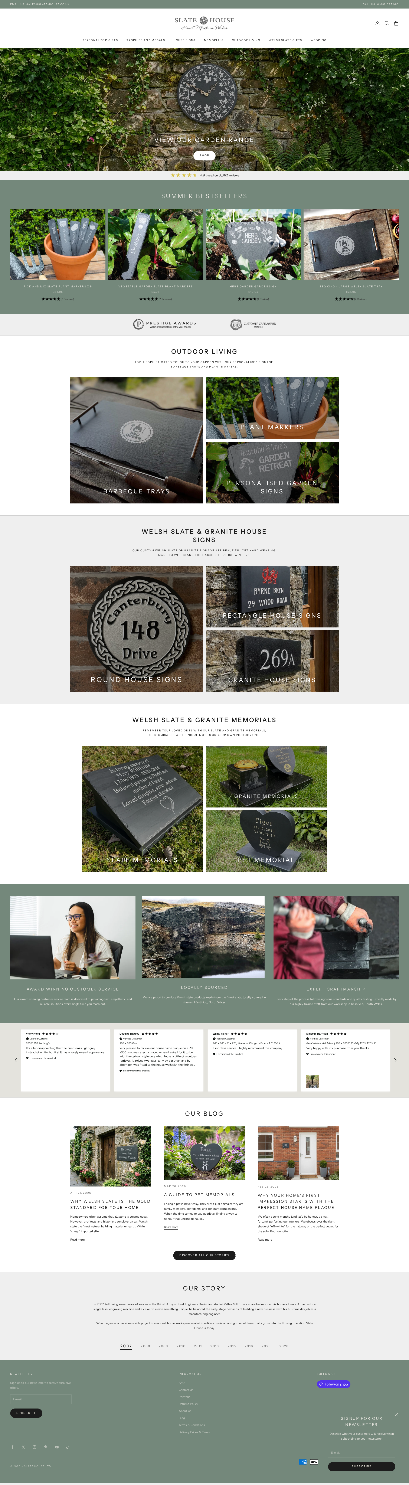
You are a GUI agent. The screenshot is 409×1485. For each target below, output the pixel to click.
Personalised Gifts (100, 40)
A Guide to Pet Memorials (199, 1194)
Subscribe (362, 1466)
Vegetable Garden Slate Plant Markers (155, 286)
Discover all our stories (204, 1255)
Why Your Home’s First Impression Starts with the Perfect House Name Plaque (296, 1201)
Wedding (319, 40)
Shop (204, 155)
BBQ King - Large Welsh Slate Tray (351, 286)
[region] (205, 1060)
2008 (145, 1346)
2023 (266, 1346)
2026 (284, 1346)
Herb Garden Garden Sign (253, 286)
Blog (182, 1418)
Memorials (213, 40)
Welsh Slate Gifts (285, 40)
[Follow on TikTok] (68, 1447)
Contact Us (186, 1390)
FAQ (182, 1383)
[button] (58, 299)
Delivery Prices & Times (194, 1432)
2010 (181, 1346)
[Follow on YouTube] (57, 1447)
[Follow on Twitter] (23, 1447)
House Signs (185, 40)
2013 (214, 1346)
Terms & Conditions (192, 1425)
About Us (185, 1411)
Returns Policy (188, 1404)
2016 (249, 1346)
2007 (126, 1346)
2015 (232, 1346)
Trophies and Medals (146, 40)
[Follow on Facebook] (12, 1447)
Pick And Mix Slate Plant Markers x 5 (58, 286)
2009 (163, 1346)
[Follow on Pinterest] (45, 1447)
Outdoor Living (246, 40)
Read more (77, 1240)
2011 (198, 1346)
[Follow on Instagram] (34, 1447)
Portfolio (184, 1397)
